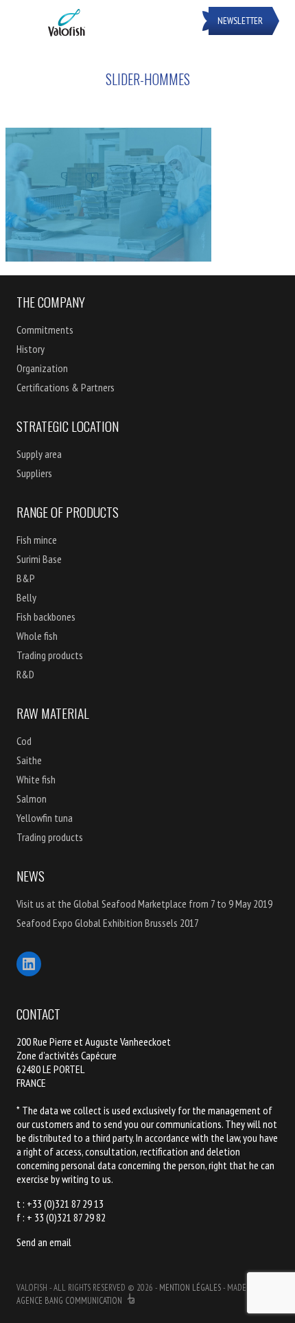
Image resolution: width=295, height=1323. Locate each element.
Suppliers (34, 473)
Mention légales (190, 1287)
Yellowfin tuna (44, 818)
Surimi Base (39, 559)
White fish (36, 779)
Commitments (44, 329)
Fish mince (36, 540)
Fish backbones (45, 616)
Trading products (49, 655)
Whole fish (37, 636)
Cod (24, 741)
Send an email (43, 1242)
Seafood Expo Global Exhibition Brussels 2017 (107, 923)
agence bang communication (70, 1301)
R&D (25, 674)
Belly (26, 597)
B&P (25, 578)
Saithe (29, 760)
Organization (42, 368)
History (30, 349)
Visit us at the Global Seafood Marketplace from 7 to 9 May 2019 (144, 903)
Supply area (39, 454)
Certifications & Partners (65, 387)
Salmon (31, 798)
